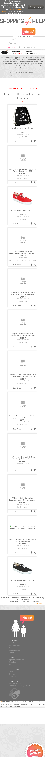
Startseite (18, 72)
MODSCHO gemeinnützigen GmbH (19, 686)
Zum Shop (17, 141)
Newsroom (12, 674)
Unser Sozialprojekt (14, 645)
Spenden (11, 652)
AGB (10, 664)
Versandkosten (20, 660)
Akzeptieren (35, 7)
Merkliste (31, 47)
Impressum (12, 660)
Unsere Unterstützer (14, 650)
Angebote (12, 47)
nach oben (38, 604)
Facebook (11, 671)
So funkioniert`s (13, 643)
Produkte (24, 72)
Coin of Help (12, 676)
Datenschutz (12, 662)
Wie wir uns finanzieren (15, 648)
